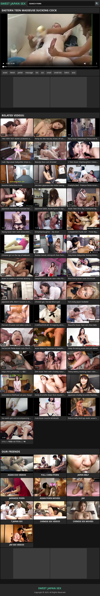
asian (5, 72)
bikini (67, 72)
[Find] (97, 3)
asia (73, 72)
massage (29, 72)
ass (42, 72)
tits (37, 72)
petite (20, 72)
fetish (12, 72)
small (49, 72)
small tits (58, 72)
